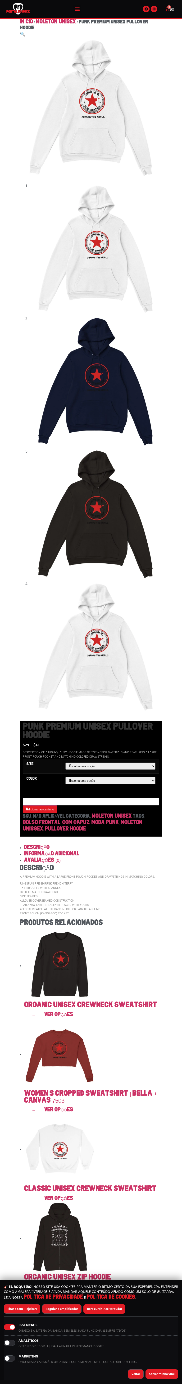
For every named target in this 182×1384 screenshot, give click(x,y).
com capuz (76, 822)
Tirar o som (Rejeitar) (22, 1309)
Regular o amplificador (62, 1309)
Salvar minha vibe (162, 1374)
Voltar (136, 1374)
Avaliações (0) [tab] (42, 860)
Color (32, 778)
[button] (77, 9)
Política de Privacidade (53, 1297)
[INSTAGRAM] (154, 9)
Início (26, 21)
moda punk (105, 822)
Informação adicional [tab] (51, 853)
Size (30, 764)
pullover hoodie (65, 828)
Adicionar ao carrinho (40, 809)
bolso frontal (41, 822)
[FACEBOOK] (146, 9)
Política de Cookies (111, 1297)
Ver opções (58, 1014)
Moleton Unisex (56, 21)
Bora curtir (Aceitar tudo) (104, 1309)
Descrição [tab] (37, 847)
